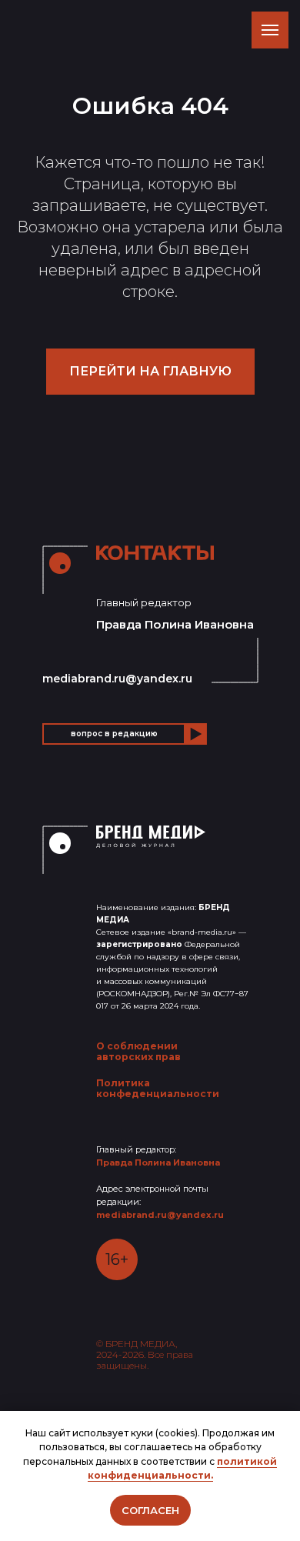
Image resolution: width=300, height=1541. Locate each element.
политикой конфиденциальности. (183, 1469)
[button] (113, 734)
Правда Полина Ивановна (158, 1162)
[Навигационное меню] (270, 30)
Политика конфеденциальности (157, 1088)
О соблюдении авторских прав (138, 1051)
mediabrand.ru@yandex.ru (117, 678)
